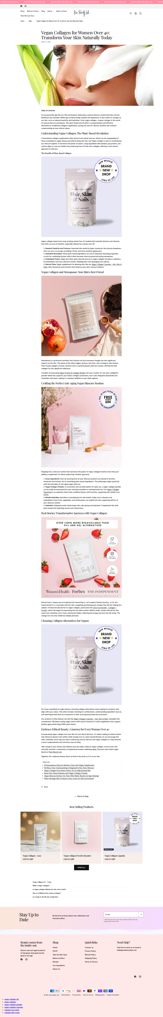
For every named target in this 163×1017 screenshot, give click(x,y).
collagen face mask (11, 1010)
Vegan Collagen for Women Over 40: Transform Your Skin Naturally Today (59, 21)
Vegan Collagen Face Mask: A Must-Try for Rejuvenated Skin (67, 770)
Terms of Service (91, 962)
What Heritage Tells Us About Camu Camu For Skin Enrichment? (69, 778)
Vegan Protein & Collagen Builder (72, 373)
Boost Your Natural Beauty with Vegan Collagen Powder (66, 773)
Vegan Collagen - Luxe (32, 856)
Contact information (113, 995)
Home (22, 21)
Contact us (89, 947)
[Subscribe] (141, 914)
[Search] (130, 13)
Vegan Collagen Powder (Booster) (77, 856)
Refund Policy (90, 955)
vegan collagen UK (11, 999)
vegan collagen (10, 1002)
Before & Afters (59, 958)
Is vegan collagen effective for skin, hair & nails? (49, 889)
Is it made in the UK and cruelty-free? (45, 897)
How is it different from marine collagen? (47, 893)
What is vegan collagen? (41, 885)
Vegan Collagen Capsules (115, 856)
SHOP (55, 951)
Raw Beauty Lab (55, 752)
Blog (30, 21)
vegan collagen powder (13, 1004)
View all (81, 867)
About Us (56, 969)
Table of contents (48, 110)
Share (46, 787)
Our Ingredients (59, 965)
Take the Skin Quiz (60, 955)
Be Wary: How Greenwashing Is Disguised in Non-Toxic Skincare (69, 768)
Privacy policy (76, 995)
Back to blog (83, 796)
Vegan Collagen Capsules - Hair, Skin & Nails (91, 719)
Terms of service (88, 995)
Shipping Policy (91, 958)
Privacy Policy (90, 951)
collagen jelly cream (12, 1012)
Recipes (56, 962)
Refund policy (66, 995)
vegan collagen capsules (13, 1007)
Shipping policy (100, 995)
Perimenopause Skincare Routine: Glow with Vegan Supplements (69, 765)
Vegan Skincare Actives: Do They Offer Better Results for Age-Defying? (71, 776)
